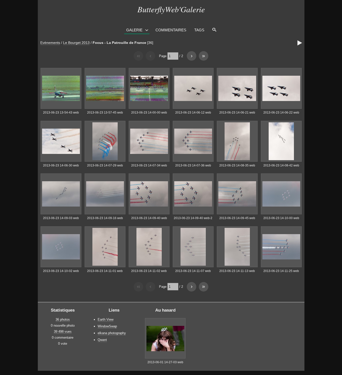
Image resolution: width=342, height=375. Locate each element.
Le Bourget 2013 (76, 43)
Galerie (134, 30)
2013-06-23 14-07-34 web (149, 165)
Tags (199, 30)
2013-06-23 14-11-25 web (281, 270)
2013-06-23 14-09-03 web (61, 218)
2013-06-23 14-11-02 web (149, 270)
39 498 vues (63, 331)
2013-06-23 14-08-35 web (237, 165)
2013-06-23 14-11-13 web (237, 270)
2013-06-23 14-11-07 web (193, 270)
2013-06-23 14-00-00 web (149, 112)
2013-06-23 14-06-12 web (193, 112)
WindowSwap (107, 326)
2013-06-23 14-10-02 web (61, 270)
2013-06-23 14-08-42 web (281, 165)
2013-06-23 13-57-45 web (105, 112)
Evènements (50, 43)
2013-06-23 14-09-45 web (237, 218)
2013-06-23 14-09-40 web (149, 218)
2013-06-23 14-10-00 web (281, 218)
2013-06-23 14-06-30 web (61, 165)
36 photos (63, 319)
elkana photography (112, 333)
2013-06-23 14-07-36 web (193, 165)
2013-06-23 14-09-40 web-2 (193, 218)
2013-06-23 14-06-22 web (281, 112)
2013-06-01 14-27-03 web (165, 362)
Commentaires (170, 30)
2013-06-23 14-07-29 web (105, 165)
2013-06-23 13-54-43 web (61, 112)
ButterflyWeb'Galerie (171, 9)
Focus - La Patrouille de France (119, 43)
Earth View (105, 319)
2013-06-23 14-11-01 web (105, 270)
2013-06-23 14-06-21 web (237, 112)
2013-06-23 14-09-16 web (105, 218)
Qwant (102, 340)
